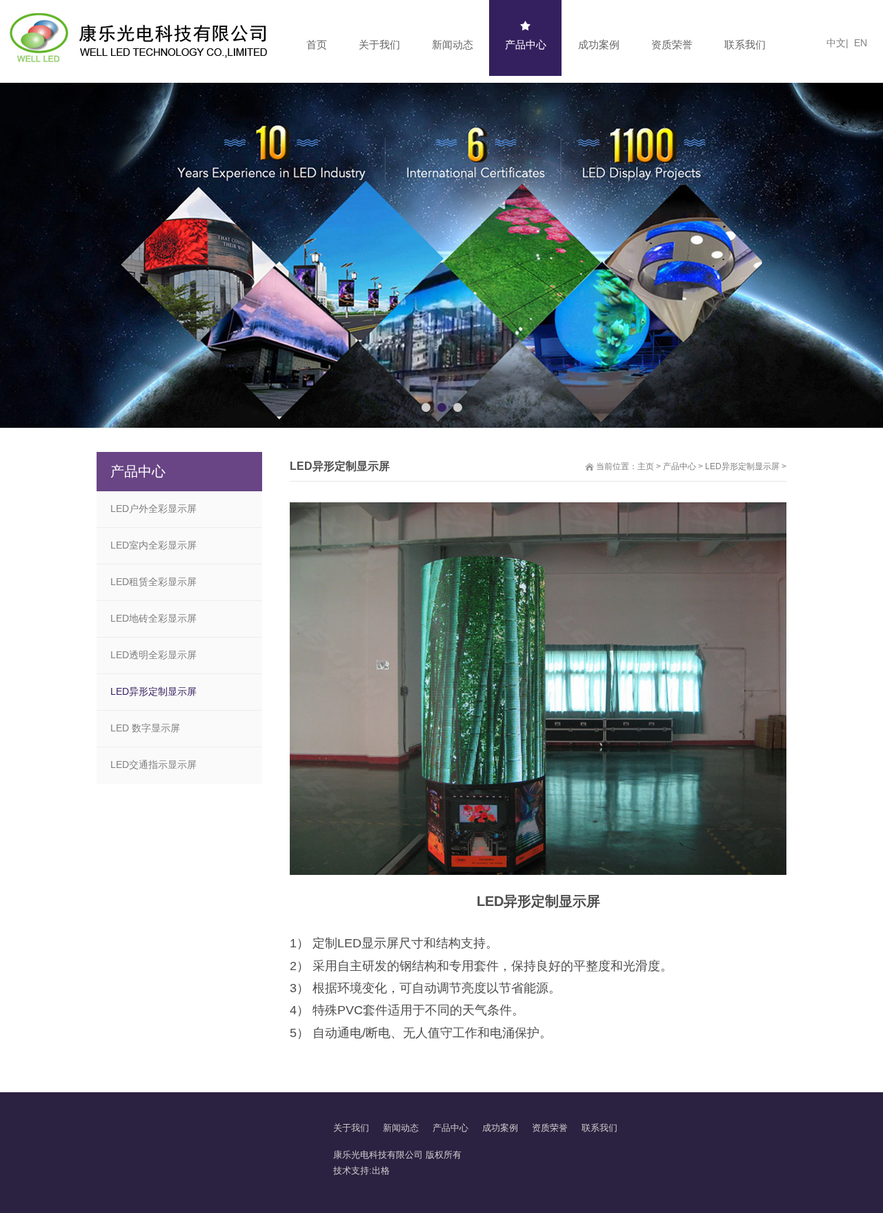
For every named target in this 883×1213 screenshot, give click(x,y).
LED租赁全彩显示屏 (153, 581)
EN (860, 42)
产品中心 (679, 466)
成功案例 (500, 1128)
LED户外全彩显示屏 (153, 508)
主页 (645, 466)
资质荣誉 (550, 1128)
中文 (833, 42)
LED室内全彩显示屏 (153, 545)
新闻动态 (401, 1128)
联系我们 (599, 1128)
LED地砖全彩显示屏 (153, 618)
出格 (381, 1170)
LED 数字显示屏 (145, 727)
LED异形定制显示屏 (743, 466)
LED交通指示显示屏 (153, 764)
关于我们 (351, 1128)
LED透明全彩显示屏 (153, 654)
